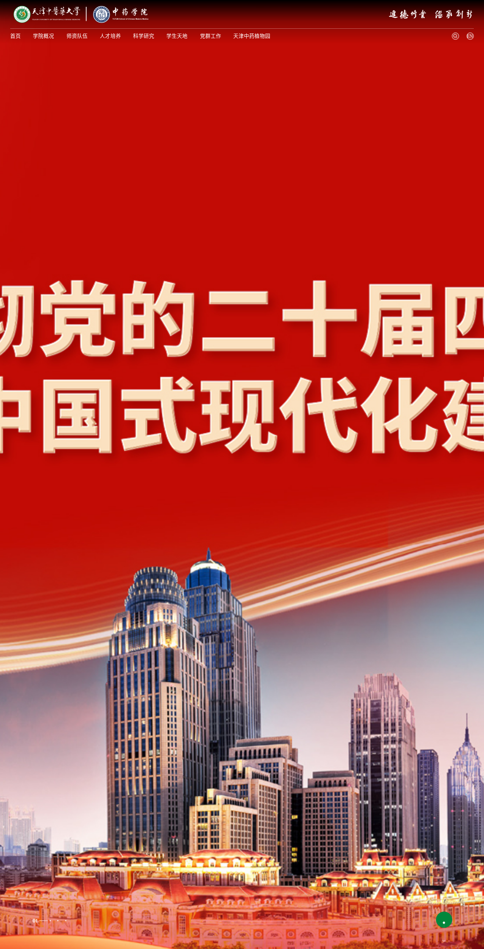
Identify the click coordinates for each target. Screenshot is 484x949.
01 (34, 921)
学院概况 (43, 36)
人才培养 (110, 36)
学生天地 (177, 36)
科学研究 (143, 36)
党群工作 (210, 36)
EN (470, 36)
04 (66, 921)
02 (50, 921)
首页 (15, 36)
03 (58, 921)
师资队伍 (77, 36)
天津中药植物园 (251, 36)
